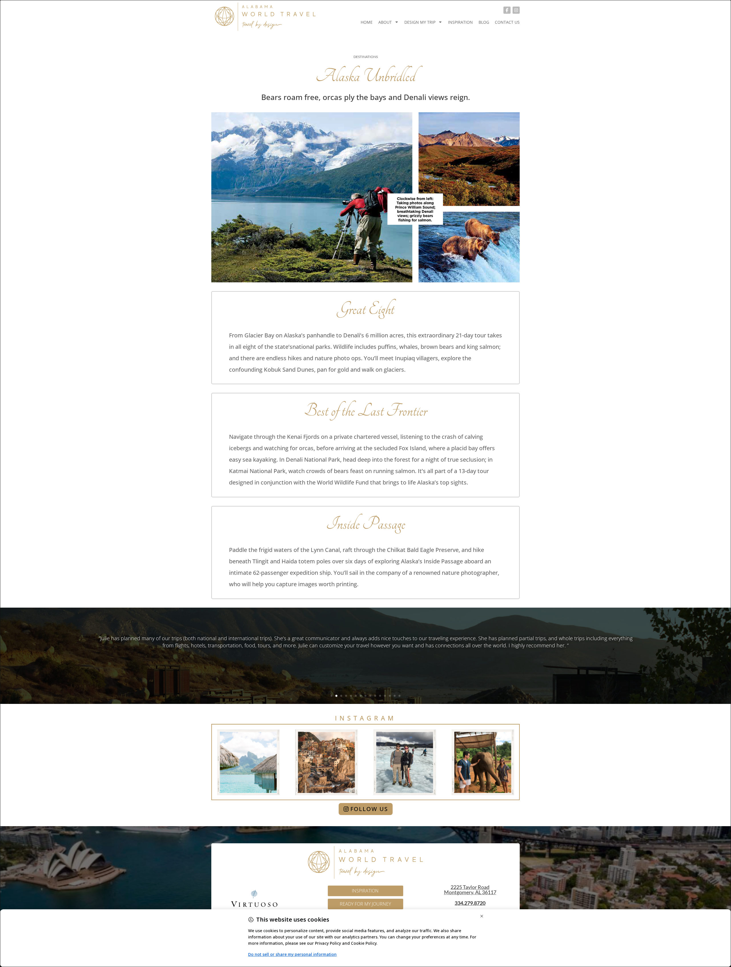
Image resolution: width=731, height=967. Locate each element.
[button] (332, 696)
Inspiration (460, 22)
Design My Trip (419, 22)
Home (367, 22)
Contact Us (507, 22)
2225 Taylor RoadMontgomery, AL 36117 (470, 889)
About (385, 22)
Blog (484, 22)
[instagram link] (516, 10)
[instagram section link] (365, 762)
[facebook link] (507, 10)
